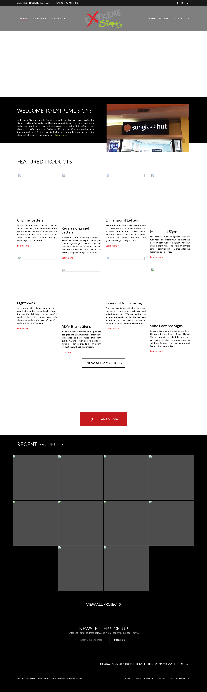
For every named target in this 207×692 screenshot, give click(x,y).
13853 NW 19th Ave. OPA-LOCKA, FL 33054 (121, 664)
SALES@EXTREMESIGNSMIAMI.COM (33, 3)
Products (58, 18)
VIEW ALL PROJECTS (103, 604)
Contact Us (181, 18)
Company (39, 18)
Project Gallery (157, 18)
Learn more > (61, 135)
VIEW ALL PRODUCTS (103, 363)
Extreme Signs (29, 678)
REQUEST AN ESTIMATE (103, 419)
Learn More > (24, 245)
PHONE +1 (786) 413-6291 (66, 3)
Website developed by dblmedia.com (68, 678)
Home (24, 18)
